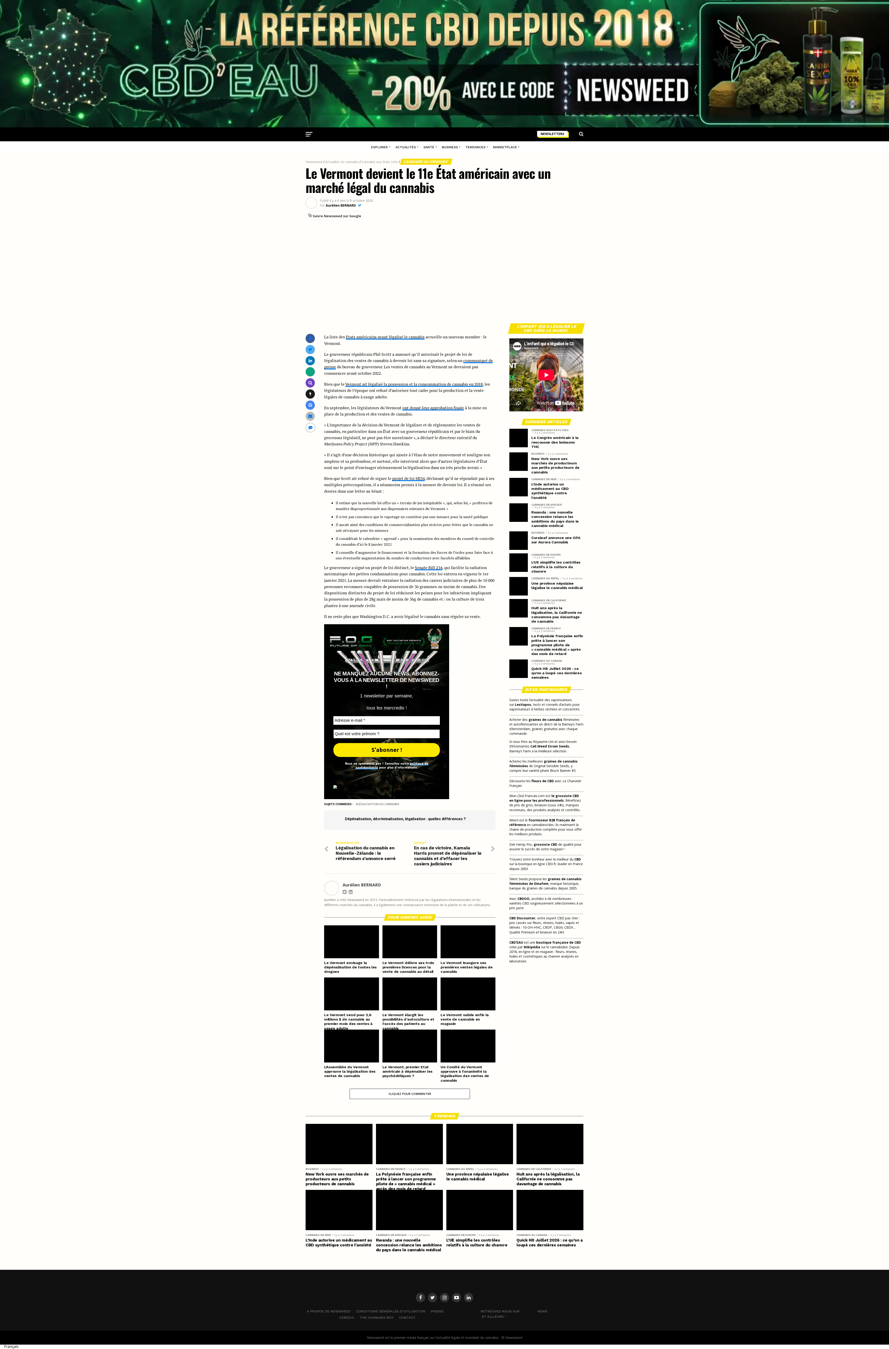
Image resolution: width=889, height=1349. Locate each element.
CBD (577, 859)
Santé (428, 147)
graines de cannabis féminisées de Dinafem (545, 881)
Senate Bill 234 (428, 567)
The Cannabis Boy (377, 1317)
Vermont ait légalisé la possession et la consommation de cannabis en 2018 (414, 384)
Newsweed (314, 162)
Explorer (379, 147)
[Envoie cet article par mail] (310, 416)
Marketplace (505, 147)
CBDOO (523, 898)
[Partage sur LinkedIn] (310, 360)
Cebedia (346, 1317)
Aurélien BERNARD (341, 205)
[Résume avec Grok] (310, 393)
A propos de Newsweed (329, 1311)
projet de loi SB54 (408, 478)
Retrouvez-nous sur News (514, 1311)
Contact (407, 1317)
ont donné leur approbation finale (433, 407)
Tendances (475, 147)
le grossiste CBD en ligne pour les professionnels (544, 798)
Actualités (405, 147)
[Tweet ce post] (310, 349)
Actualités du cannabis (342, 162)
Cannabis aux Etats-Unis (380, 162)
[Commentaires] (310, 427)
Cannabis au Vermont (426, 161)
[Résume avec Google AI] (310, 405)
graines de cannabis (545, 719)
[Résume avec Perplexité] (310, 382)
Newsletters (552, 134)
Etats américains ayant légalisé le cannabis (385, 337)
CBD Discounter (522, 918)
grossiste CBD (545, 844)
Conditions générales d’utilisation (390, 1311)
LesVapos (523, 704)
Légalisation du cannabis (378, 804)
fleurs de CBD (543, 781)
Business (450, 147)
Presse (437, 1311)
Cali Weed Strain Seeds (549, 746)
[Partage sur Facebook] (310, 338)
